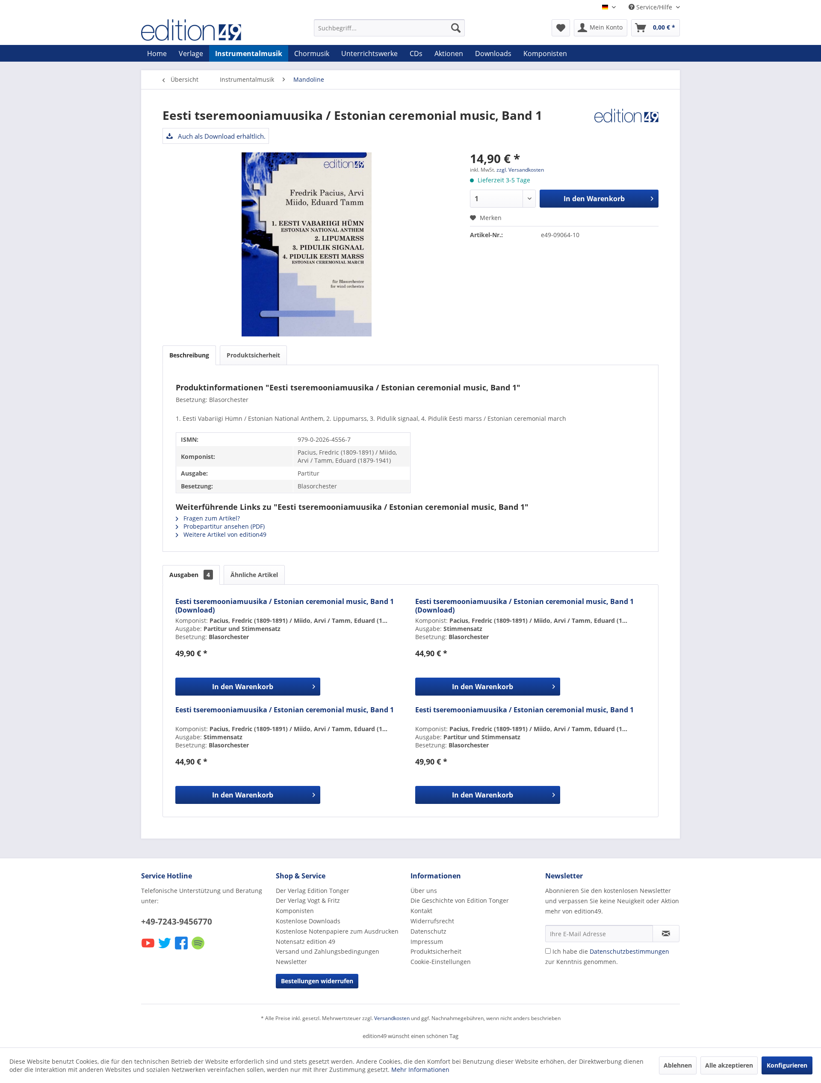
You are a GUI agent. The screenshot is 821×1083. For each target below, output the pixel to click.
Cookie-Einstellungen (440, 962)
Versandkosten (392, 1018)
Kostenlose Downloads (308, 921)
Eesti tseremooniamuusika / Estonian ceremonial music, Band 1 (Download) (284, 605)
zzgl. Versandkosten (520, 169)
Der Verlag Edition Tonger (312, 891)
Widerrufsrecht (432, 921)
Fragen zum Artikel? (211, 518)
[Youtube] (148, 949)
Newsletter (291, 962)
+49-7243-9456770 (176, 921)
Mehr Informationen (420, 1069)
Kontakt (421, 911)
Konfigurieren (787, 1065)
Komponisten (295, 911)
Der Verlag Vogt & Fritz (308, 900)
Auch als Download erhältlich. (221, 136)
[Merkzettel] (561, 27)
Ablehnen (678, 1065)
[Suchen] (456, 27)
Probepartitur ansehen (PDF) (223, 526)
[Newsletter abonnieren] (666, 933)
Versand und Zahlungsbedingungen (327, 951)
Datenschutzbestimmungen (629, 951)
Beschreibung (189, 355)
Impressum (426, 941)
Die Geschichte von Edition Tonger (459, 900)
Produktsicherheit (253, 355)
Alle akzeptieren (729, 1065)
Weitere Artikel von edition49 (224, 534)
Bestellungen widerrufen (317, 981)
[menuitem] (389, 27)
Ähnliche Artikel (254, 575)
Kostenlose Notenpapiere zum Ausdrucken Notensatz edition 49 (337, 936)
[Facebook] (181, 949)
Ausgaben (189, 575)
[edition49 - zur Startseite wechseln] (207, 30)
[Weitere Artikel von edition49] (626, 124)
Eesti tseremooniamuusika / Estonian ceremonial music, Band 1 (284, 709)
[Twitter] (165, 949)
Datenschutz (428, 931)
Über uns (423, 891)
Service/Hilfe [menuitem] (654, 7)
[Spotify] (198, 949)
